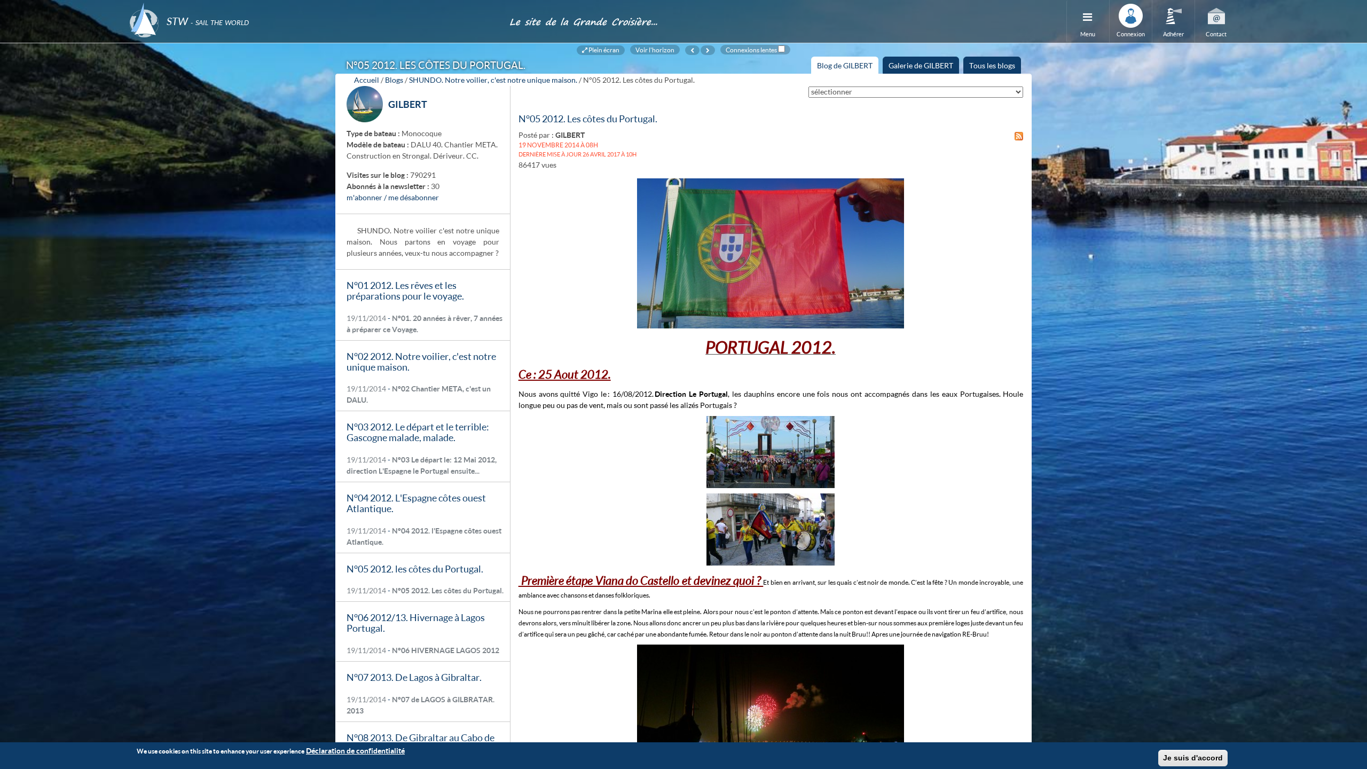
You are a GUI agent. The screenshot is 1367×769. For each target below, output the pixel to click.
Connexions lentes (751, 49)
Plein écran (603, 49)
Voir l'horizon (654, 49)
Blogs (394, 79)
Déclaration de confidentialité (355, 750)
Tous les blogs (992, 65)
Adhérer (1173, 33)
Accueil (366, 79)
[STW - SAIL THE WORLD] (313, 6)
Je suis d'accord (1193, 758)
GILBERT (407, 104)
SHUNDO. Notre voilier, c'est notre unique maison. (493, 79)
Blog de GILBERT (847, 67)
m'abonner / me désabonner (393, 197)
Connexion (1131, 33)
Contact (1216, 33)
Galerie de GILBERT (921, 65)
